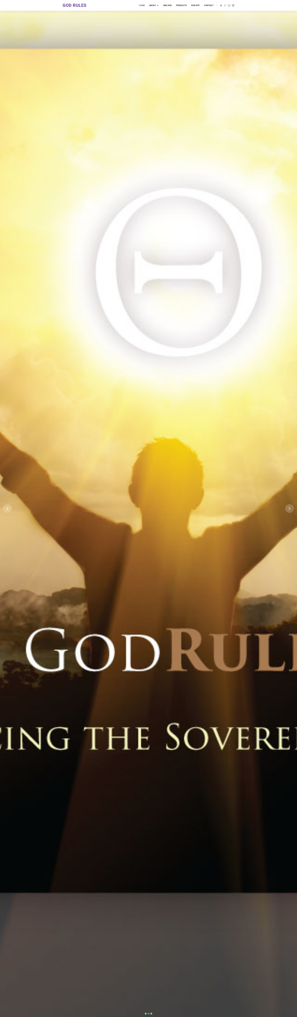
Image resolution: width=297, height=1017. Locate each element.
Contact (208, 5)
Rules (79, 5)
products (181, 5)
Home (142, 5)
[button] (7, 508)
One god (167, 5)
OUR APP (195, 5)
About (152, 5)
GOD (68, 5)
